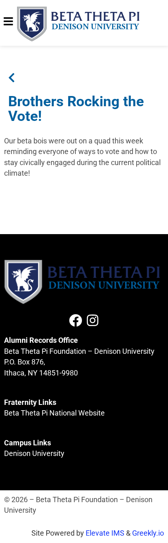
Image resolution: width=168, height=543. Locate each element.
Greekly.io (148, 533)
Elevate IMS (105, 533)
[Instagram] (92, 320)
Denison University (34, 453)
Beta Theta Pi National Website (54, 413)
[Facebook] (75, 320)
